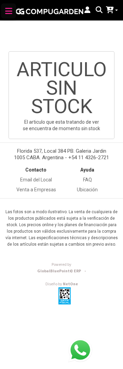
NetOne (61, 284)
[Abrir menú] (8, 10)
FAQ (87, 179)
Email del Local (36, 179)
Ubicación (87, 189)
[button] (87, 10)
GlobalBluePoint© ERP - (61, 271)
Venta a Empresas (36, 189)
